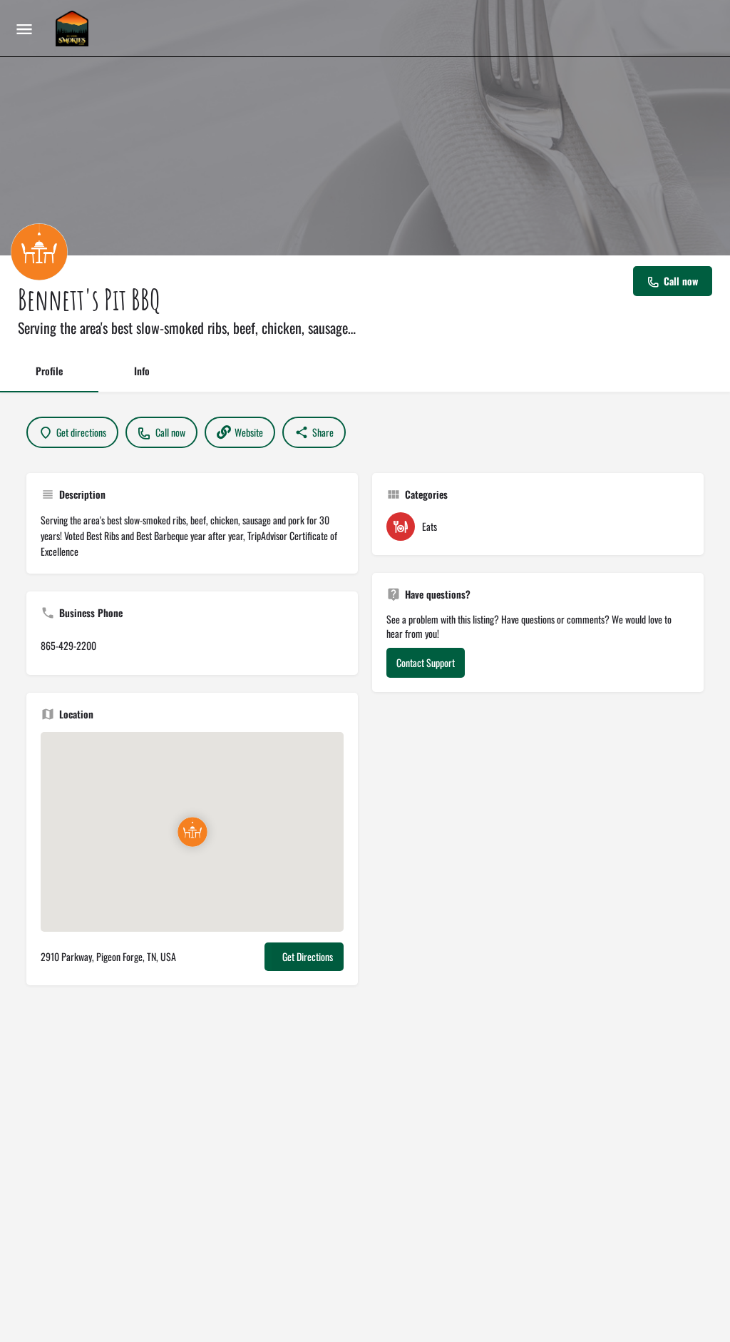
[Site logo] (74, 28)
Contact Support (425, 662)
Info (142, 370)
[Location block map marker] (192, 833)
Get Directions (307, 956)
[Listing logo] (39, 251)
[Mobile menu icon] (24, 28)
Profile (49, 370)
